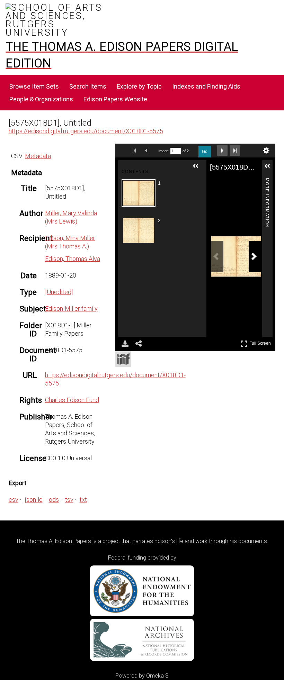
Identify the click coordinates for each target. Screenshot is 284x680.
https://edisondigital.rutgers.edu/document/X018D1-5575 (86, 131)
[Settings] (266, 150)
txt (83, 499)
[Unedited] (59, 292)
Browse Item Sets (34, 86)
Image (163, 151)
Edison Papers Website (115, 99)
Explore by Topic (139, 86)
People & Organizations (41, 99)
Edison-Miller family (71, 308)
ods (54, 499)
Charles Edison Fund (72, 400)
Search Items (87, 86)
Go (204, 151)
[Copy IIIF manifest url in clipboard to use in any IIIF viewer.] (123, 359)
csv (13, 499)
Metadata (38, 156)
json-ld (34, 499)
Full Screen (261, 342)
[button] (198, 169)
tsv (69, 499)
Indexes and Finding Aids (206, 86)
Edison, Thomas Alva (72, 258)
